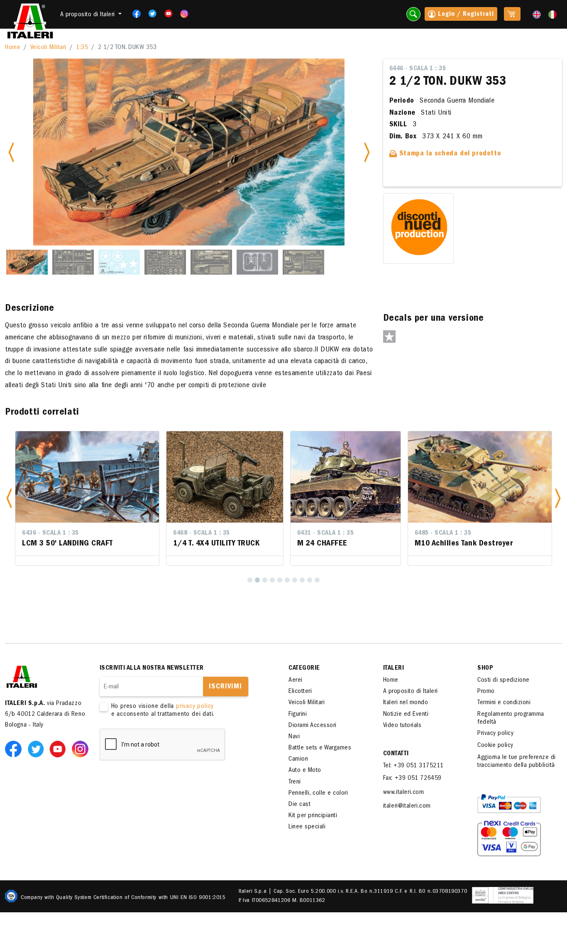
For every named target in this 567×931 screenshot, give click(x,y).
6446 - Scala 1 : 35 (417, 69)
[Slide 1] (27, 262)
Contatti (396, 754)
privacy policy (195, 706)
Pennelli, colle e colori (318, 793)
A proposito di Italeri (410, 691)
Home (12, 47)
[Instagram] (184, 13)
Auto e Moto (304, 770)
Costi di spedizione (503, 680)
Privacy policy (495, 733)
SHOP (485, 668)
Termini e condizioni (503, 703)
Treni (294, 782)
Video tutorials (402, 725)
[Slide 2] (73, 262)
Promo (486, 691)
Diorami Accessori (312, 725)
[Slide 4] (165, 262)
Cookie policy (495, 745)
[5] (279, 580)
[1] (249, 580)
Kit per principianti (312, 816)
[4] (272, 580)
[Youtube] (166, 13)
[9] (309, 580)
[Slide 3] (119, 262)
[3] (264, 580)
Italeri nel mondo (405, 703)
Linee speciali (306, 827)
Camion (298, 759)
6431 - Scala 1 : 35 (325, 533)
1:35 (82, 47)
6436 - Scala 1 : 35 (50, 533)
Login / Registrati (465, 14)
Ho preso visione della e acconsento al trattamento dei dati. (163, 710)
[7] (294, 580)
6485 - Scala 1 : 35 (443, 533)
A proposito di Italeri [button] (88, 15)
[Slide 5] (211, 262)
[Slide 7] (303, 262)
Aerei (295, 680)
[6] (287, 580)
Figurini (297, 714)
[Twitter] (149, 13)
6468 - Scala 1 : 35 (201, 533)
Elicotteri (300, 691)
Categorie (304, 668)
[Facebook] (134, 13)
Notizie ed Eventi (406, 714)
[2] (257, 580)
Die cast (299, 804)
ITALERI (393, 668)
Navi (294, 737)
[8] (302, 580)
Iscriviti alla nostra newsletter (152, 668)
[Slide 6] (257, 262)
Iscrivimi (225, 687)
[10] (317, 580)
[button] (9, 498)
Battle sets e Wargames (319, 748)
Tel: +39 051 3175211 (413, 766)
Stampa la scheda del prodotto (449, 154)
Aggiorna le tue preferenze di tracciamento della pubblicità (516, 761)
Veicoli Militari (48, 47)
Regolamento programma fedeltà (510, 718)
